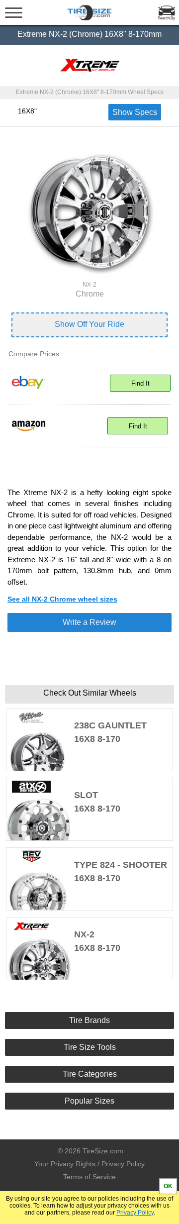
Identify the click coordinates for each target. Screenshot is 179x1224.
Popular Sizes (89, 1101)
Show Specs (134, 112)
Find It (140, 383)
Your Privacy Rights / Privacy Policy (89, 1164)
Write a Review (89, 622)
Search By (166, 18)
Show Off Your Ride (89, 324)
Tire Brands (89, 1020)
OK (168, 1186)
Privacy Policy (135, 1212)
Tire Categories (90, 1074)
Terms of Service (89, 1177)
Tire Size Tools (90, 1047)
